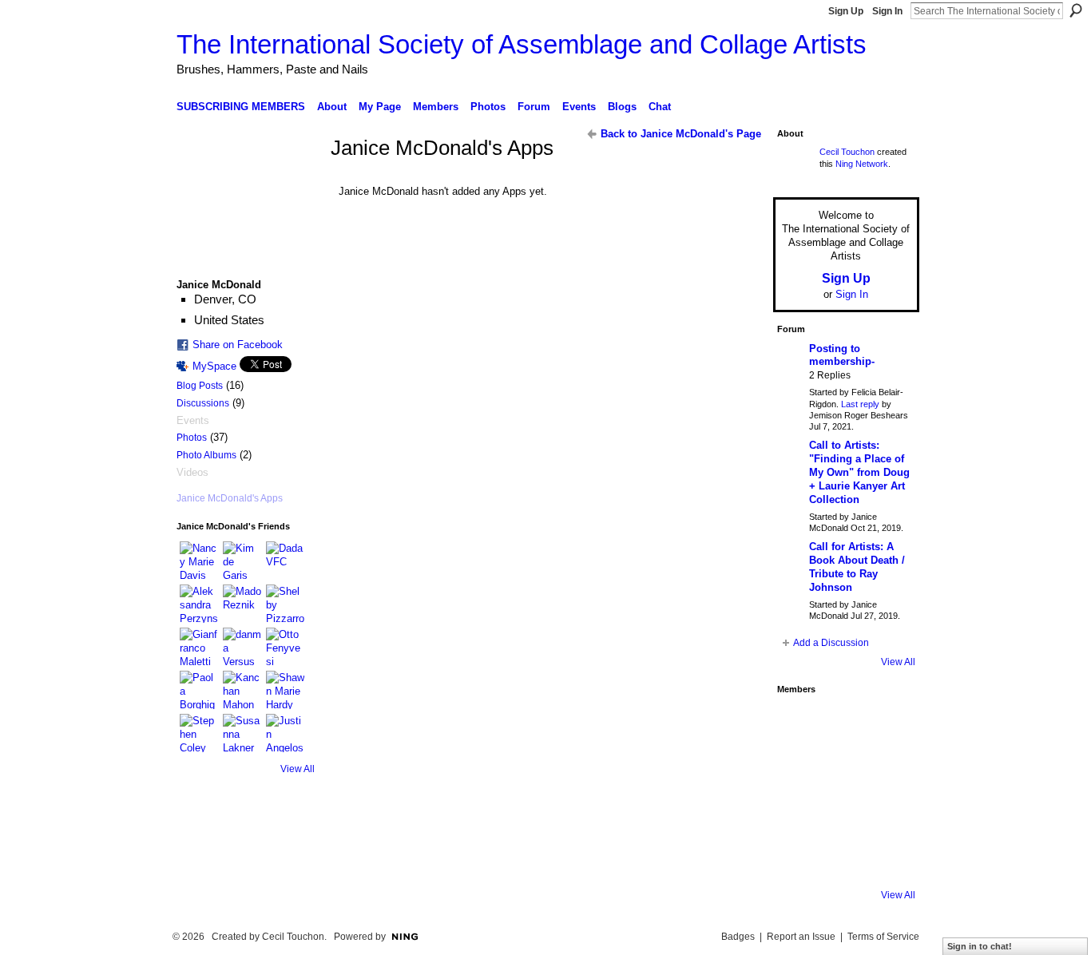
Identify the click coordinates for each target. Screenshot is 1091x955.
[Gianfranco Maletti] (199, 647)
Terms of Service (883, 936)
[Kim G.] (799, 769)
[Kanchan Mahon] (242, 690)
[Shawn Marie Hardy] (285, 690)
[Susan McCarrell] (799, 724)
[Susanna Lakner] (242, 733)
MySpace (214, 366)
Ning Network (861, 163)
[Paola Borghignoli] (199, 690)
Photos (192, 437)
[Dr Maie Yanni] (844, 769)
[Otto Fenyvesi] (285, 647)
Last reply (860, 404)
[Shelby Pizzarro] (285, 603)
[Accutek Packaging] (889, 814)
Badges (738, 936)
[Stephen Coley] (199, 733)
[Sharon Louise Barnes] (799, 858)
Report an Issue (801, 936)
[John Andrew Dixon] (844, 724)
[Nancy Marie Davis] (199, 560)
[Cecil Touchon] (889, 858)
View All (297, 769)
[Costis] (889, 724)
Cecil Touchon (847, 152)
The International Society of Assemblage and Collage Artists (522, 44)
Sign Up (845, 11)
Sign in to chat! (979, 946)
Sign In (887, 11)
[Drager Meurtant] (799, 814)
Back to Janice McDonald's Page (681, 134)
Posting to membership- (842, 355)
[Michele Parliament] (844, 858)
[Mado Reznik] (242, 603)
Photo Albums (206, 455)
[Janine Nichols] (889, 769)
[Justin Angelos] (285, 733)
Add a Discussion (831, 642)
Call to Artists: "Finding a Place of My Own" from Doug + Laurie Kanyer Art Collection (859, 472)
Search (1075, 10)
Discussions (203, 403)
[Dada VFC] (285, 560)
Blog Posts (200, 385)
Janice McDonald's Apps (230, 498)
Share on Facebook (237, 345)
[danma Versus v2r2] (242, 647)
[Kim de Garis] (242, 560)
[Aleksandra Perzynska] (199, 603)
